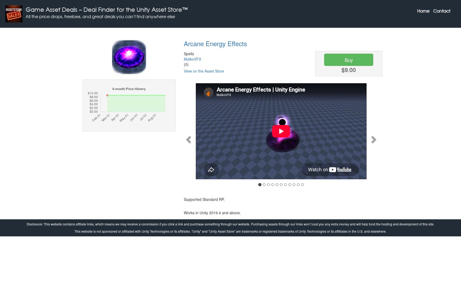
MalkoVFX (192, 59)
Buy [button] (349, 59)
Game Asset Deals (51, 9)
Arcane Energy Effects (215, 43)
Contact (441, 11)
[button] (188, 138)
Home (423, 11)
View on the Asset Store (204, 71)
